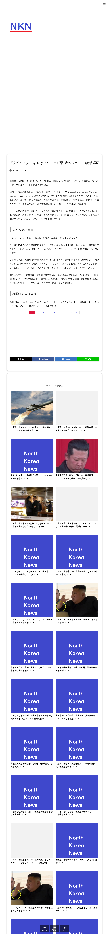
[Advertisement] (54, 56)
